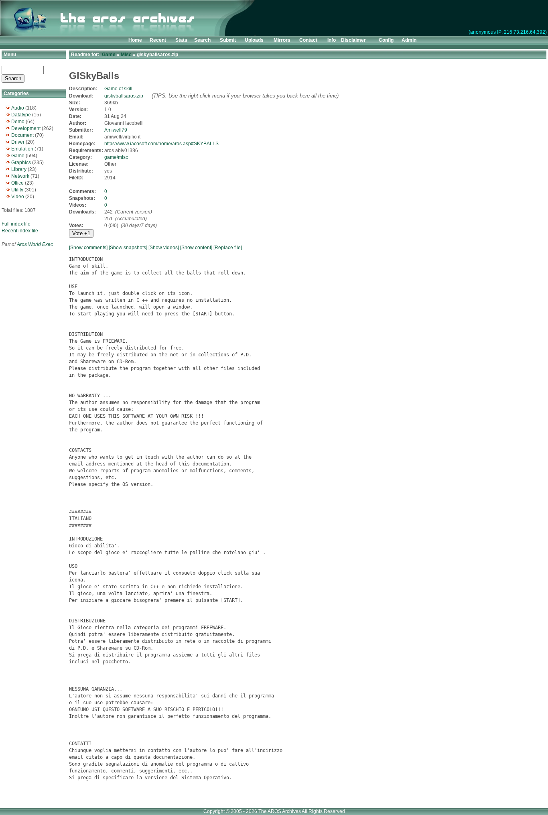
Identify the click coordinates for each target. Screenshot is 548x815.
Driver (17, 142)
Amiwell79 (115, 130)
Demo (17, 121)
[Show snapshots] (128, 247)
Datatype (21, 115)
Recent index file (20, 231)
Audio (17, 108)
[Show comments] (88, 247)
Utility (17, 190)
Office (17, 183)
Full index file (16, 224)
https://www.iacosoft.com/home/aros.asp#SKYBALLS (161, 143)
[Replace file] (227, 247)
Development (26, 128)
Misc (126, 54)
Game (17, 156)
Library (18, 169)
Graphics (21, 162)
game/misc (116, 157)
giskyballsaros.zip (123, 96)
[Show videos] (163, 247)
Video (17, 196)
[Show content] (196, 247)
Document (22, 135)
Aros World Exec (35, 244)
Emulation (22, 149)
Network (20, 176)
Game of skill (118, 88)
